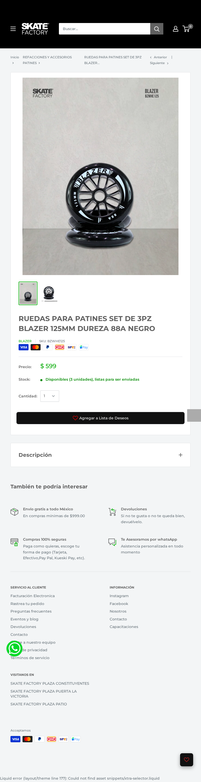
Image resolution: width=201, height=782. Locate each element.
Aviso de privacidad (28, 650)
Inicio (14, 57)
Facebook (119, 603)
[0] (186, 29)
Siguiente (157, 63)
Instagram (119, 595)
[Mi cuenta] (175, 29)
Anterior (160, 57)
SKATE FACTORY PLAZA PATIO (38, 704)
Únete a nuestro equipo (32, 642)
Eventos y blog (24, 619)
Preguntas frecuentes (31, 611)
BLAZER (25, 341)
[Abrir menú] (13, 29)
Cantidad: (28, 396)
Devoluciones (23, 626)
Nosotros (118, 611)
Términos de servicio (29, 657)
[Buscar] (156, 29)
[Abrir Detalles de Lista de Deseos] (186, 759)
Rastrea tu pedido (27, 603)
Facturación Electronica (32, 595)
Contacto (19, 634)
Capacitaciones (124, 626)
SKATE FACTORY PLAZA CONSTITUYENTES (49, 683)
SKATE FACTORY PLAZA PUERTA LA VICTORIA (43, 694)
